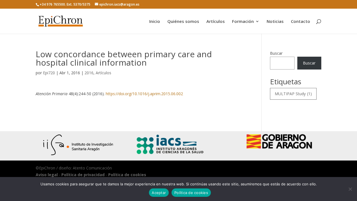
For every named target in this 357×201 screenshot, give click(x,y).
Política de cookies (127, 174)
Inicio (154, 21)
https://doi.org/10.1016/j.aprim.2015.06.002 (144, 93)
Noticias (275, 21)
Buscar (276, 53)
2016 (89, 72)
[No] (350, 189)
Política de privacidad (83, 174)
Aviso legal (47, 174)
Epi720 (49, 72)
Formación (243, 21)
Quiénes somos (183, 21)
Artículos (215, 21)
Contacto (300, 21)
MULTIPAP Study (293, 93)
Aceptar (159, 192)
